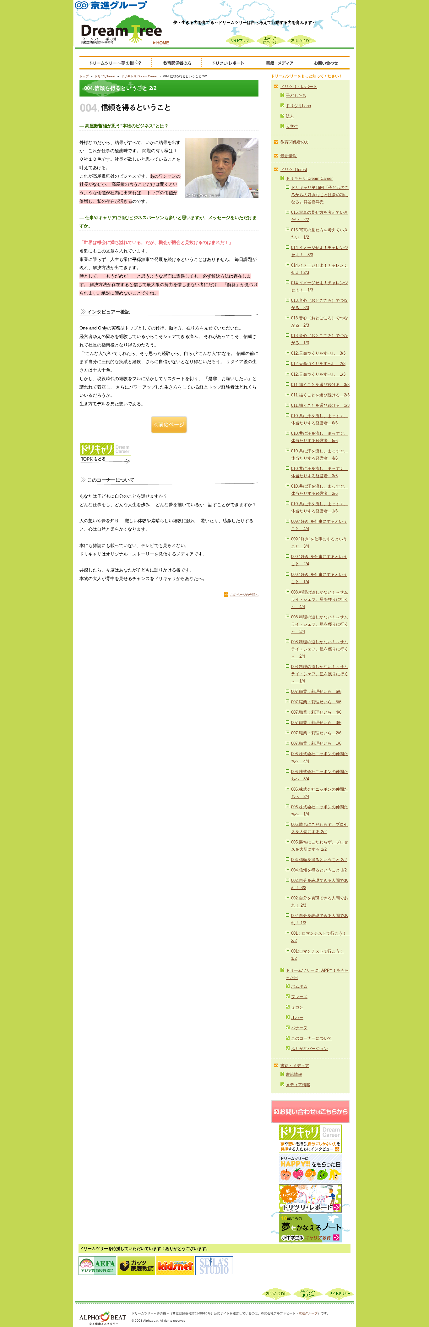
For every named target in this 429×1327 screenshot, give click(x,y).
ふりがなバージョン (309, 1048)
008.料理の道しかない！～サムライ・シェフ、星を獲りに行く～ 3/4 (319, 624)
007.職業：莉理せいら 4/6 (316, 712)
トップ (84, 76)
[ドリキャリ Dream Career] (310, 1128)
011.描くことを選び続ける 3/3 (320, 384)
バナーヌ (299, 1028)
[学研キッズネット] (175, 1259)
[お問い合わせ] (327, 63)
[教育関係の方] (177, 63)
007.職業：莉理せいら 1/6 (316, 743)
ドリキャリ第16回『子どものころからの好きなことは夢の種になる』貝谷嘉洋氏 (320, 194)
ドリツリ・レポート (298, 86)
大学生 (292, 126)
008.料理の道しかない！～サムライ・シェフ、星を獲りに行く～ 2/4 (319, 649)
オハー (297, 1017)
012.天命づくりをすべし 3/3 (318, 353)
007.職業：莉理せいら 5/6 (316, 701)
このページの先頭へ (244, 594)
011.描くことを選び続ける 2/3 (320, 395)
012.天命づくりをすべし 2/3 (318, 363)
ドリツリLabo (298, 105)
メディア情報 (298, 1084)
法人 (290, 116)
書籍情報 (294, 1074)
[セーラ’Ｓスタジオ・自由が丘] (214, 1259)
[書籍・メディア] (279, 63)
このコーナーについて (311, 1038)
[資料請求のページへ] (310, 1103)
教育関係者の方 (294, 142)
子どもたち (296, 95)
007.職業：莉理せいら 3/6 (316, 722)
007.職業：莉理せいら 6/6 (316, 691)
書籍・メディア (294, 1065)
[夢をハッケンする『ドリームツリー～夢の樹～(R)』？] (115, 63)
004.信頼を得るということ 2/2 (319, 859)
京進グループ (308, 1313)
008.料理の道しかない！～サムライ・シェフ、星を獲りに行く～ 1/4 (319, 673)
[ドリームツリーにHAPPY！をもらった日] (310, 1158)
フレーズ (299, 996)
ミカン (297, 1007)
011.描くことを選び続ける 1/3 (320, 405)
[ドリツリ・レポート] (228, 63)
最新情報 (288, 155)
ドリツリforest (105, 76)
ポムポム (299, 986)
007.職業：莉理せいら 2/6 (316, 733)
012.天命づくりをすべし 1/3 (318, 374)
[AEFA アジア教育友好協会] (97, 1259)
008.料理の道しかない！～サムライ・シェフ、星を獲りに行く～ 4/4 (319, 599)
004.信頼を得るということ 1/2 (319, 870)
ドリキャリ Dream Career (139, 76)
